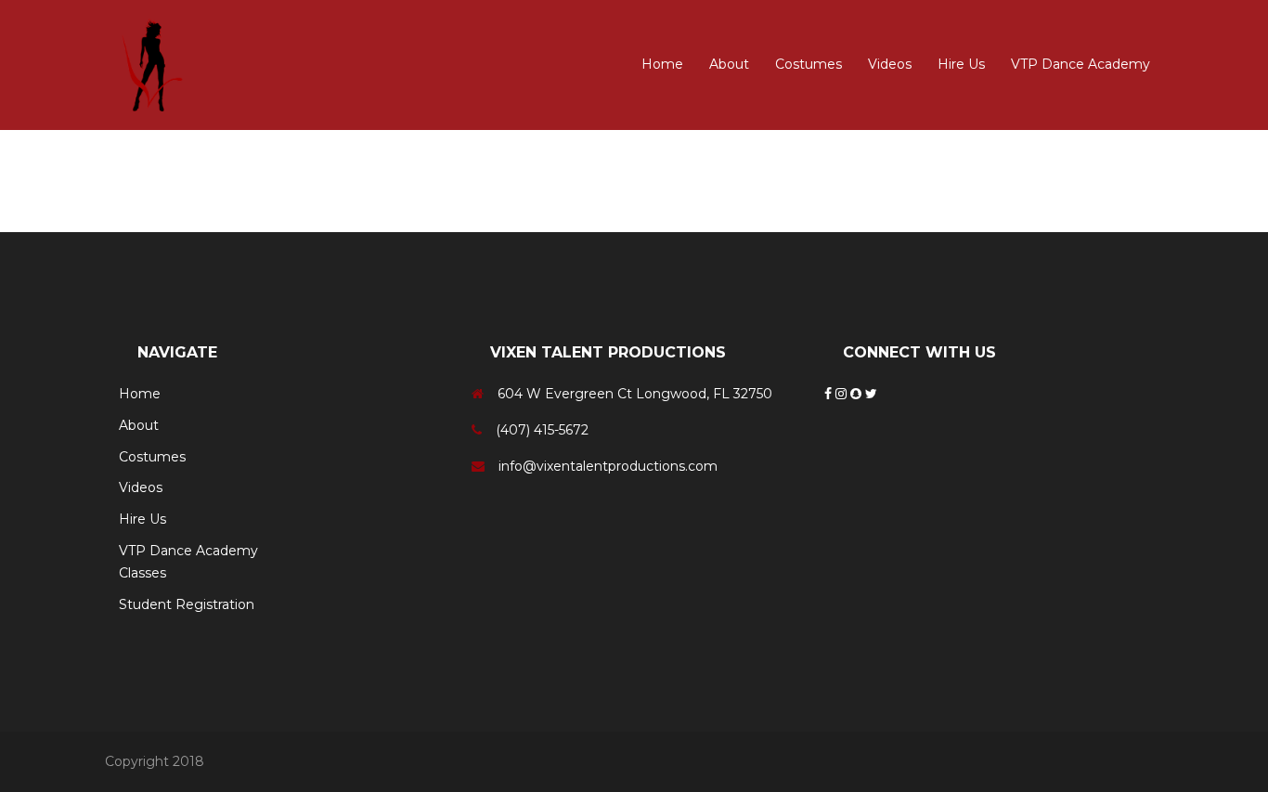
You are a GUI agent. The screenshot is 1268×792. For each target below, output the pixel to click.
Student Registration (186, 604)
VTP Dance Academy (1080, 64)
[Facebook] (829, 393)
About (729, 64)
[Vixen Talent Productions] (156, 64)
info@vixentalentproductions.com (608, 466)
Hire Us (961, 64)
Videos (890, 64)
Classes (142, 573)
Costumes (808, 64)
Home (662, 64)
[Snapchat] (857, 393)
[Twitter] (871, 393)
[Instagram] (842, 393)
